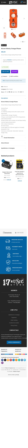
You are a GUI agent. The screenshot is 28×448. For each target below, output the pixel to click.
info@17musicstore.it (15, 301)
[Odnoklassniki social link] (15, 92)
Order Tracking (14, 320)
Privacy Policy (14, 325)
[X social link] (7, 92)
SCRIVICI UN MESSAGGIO (14, 342)
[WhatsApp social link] (17, 92)
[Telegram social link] (21, 92)
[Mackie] (7, 232)
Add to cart (5, 71)
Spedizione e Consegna (14, 315)
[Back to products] (23, 42)
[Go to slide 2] (13, 29)
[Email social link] (9, 92)
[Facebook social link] (5, 92)
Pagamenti (14, 317)
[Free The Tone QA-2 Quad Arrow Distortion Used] (20, 164)
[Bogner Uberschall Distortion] (7, 165)
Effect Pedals (9, 89)
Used (23, 176)
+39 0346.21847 (16, 303)
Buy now (14, 71)
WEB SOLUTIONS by (13, 375)
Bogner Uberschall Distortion (7, 173)
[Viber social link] (23, 92)
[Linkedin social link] (13, 92)
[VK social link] (19, 92)
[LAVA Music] (19, 232)
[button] (2, 18)
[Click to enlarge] (4, 28)
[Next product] (25, 42)
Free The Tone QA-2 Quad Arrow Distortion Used (20, 173)
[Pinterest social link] (11, 92)
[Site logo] (13, 2)
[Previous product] (21, 42)
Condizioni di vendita (14, 323)
